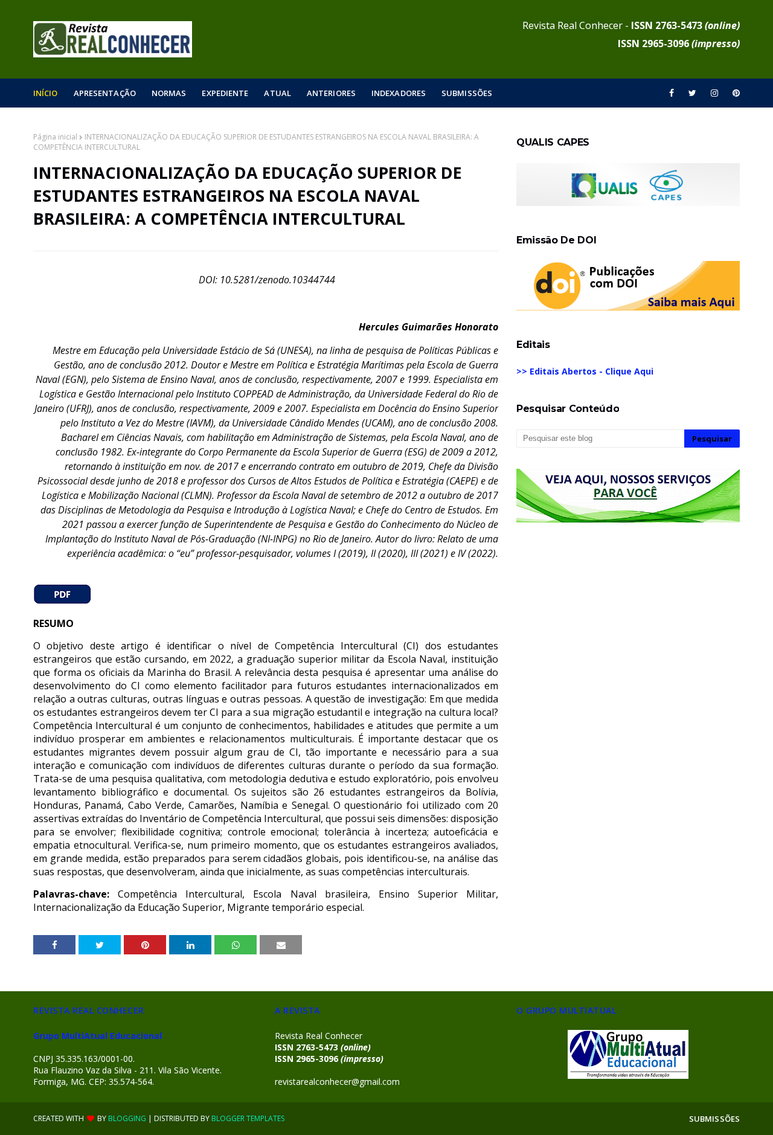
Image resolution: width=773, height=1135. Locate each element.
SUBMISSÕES (714, 1118)
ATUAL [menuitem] (277, 93)
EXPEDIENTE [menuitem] (225, 93)
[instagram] (714, 93)
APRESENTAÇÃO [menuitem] (105, 93)
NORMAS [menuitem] (169, 93)
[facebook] (671, 93)
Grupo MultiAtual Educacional (97, 1035)
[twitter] (692, 93)
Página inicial (55, 137)
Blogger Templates (247, 1118)
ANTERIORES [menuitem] (331, 93)
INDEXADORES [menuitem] (398, 93)
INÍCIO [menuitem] (45, 93)
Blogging (127, 1118)
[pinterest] (734, 93)
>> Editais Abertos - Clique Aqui (584, 371)
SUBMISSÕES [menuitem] (466, 93)
